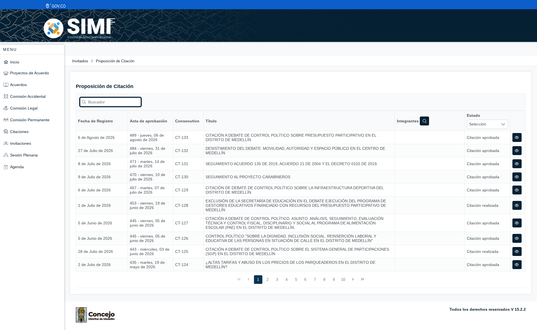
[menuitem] (32, 62)
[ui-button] (517, 137)
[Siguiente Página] (353, 279)
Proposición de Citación (115, 61)
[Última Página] (362, 279)
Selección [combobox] (477, 124)
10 (343, 279)
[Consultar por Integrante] (424, 121)
